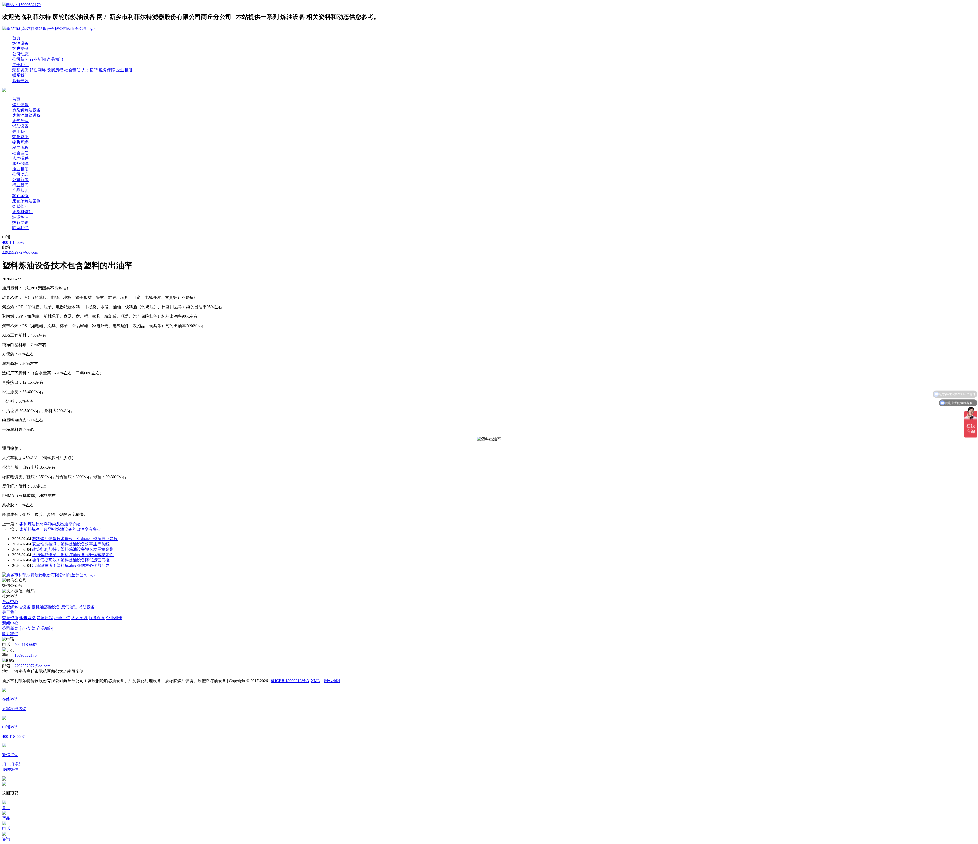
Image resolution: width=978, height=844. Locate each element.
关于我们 (20, 64)
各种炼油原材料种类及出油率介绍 (49, 524)
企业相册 (124, 70)
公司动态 (20, 54)
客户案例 (20, 48)
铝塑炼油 (20, 206)
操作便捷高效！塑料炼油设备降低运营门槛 (71, 560)
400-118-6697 (13, 242)
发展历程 (55, 70)
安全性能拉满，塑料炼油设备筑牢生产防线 (71, 544)
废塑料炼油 (22, 212)
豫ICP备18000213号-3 (290, 681)
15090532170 (25, 655)
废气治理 (20, 121)
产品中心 (10, 601)
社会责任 (72, 70)
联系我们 (20, 75)
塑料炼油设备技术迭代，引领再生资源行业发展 (75, 538)
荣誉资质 (20, 70)
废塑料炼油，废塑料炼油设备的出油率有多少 (60, 529)
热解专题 (20, 222)
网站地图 (332, 681)
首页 (16, 38)
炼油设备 (20, 43)
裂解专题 (20, 81)
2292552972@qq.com (20, 252)
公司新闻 (20, 59)
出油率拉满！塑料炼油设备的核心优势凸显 (71, 565)
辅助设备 (20, 126)
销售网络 (38, 70)
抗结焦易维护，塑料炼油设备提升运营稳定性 (73, 555)
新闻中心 (10, 623)
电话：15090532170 (23, 5)
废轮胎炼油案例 (26, 201)
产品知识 (55, 59)
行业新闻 (38, 59)
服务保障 (107, 70)
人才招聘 (90, 70)
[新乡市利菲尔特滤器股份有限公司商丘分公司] (48, 575)
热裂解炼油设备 (26, 110)
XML (315, 681)
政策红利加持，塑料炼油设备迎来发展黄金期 (73, 549)
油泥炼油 (20, 217)
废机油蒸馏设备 (26, 115)
